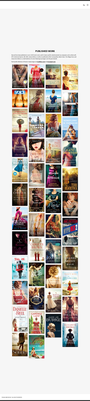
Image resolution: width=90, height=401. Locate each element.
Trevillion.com (41, 62)
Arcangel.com (51, 62)
